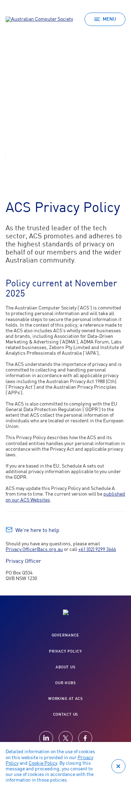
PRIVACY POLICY (65, 651)
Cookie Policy (43, 763)
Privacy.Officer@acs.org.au (34, 549)
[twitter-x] (66, 738)
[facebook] (85, 738)
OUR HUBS (65, 683)
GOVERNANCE (66, 635)
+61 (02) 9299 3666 (97, 549)
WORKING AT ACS (65, 699)
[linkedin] (46, 738)
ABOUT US (65, 667)
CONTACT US (65, 714)
